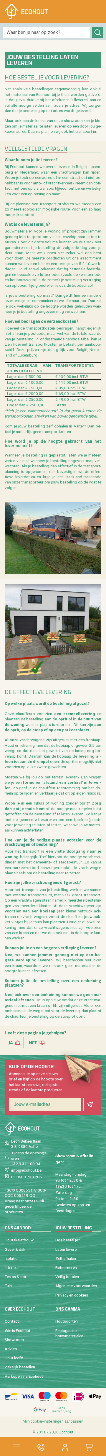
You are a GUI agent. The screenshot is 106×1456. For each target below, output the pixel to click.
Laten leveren (67, 1249)
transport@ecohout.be (59, 188)
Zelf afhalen (65, 1258)
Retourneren (66, 1267)
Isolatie (11, 1258)
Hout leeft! (14, 1357)
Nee (33, 1042)
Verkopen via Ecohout (24, 1376)
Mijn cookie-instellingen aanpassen (53, 1421)
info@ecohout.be (26, 1170)
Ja (11, 1042)
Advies (11, 1348)
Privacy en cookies (71, 1295)
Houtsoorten (66, 1321)
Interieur (12, 1267)
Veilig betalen (67, 1276)
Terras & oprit (17, 1276)
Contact (12, 1321)
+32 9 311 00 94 (25, 1163)
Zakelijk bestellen (20, 1367)
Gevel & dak (15, 1249)
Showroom (14, 1339)
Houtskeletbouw (19, 1240)
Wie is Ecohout (17, 1330)
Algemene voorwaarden (76, 1285)
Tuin (8, 1285)
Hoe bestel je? (67, 1240)
